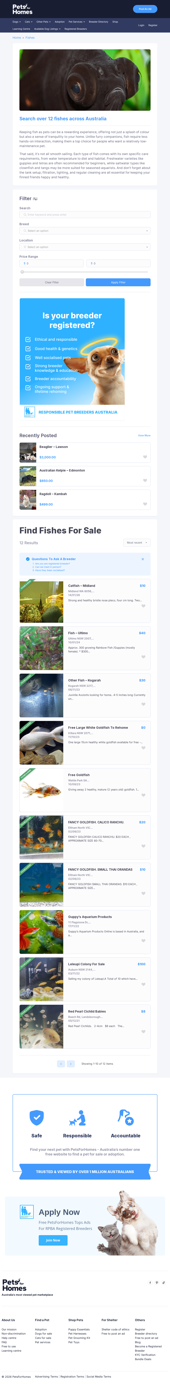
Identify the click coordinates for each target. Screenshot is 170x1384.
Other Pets (43, 21)
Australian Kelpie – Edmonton (62, 470)
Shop (115, 21)
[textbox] (88, 230)
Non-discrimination (14, 1333)
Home (17, 37)
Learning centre (11, 1350)
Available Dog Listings (46, 28)
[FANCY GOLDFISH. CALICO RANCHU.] (41, 837)
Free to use (9, 1346)
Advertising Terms (46, 1376)
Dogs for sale (43, 1333)
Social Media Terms (98, 1376)
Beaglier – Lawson (54, 447)
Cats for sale (43, 1338)
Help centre (9, 1338)
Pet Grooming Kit (79, 1338)
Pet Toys (73, 1342)
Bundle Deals (143, 1359)
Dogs (16, 21)
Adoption (60, 21)
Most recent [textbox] (134, 542)
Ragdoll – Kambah (53, 494)
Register (152, 25)
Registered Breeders (76, 28)
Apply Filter (118, 282)
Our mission (9, 1329)
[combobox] (88, 230)
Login (141, 25)
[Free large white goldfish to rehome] (41, 742)
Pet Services (76, 21)
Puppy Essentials (79, 1329)
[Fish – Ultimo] (41, 647)
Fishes (30, 37)
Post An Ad (145, 8)
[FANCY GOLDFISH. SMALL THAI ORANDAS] (41, 884)
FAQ (4, 1342)
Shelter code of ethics (115, 1329)
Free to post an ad (113, 1333)
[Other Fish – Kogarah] (41, 695)
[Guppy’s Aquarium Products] (41, 931)
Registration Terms (72, 1376)
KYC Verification (145, 1354)
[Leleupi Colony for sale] (41, 979)
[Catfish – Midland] (41, 600)
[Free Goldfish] (41, 789)
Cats (28, 21)
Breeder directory (146, 1333)
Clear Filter (52, 282)
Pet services (42, 1342)
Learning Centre (21, 28)
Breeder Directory (98, 21)
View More (144, 435)
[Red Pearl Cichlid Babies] (41, 1026)
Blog (138, 1342)
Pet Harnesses (77, 1333)
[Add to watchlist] (145, 457)
